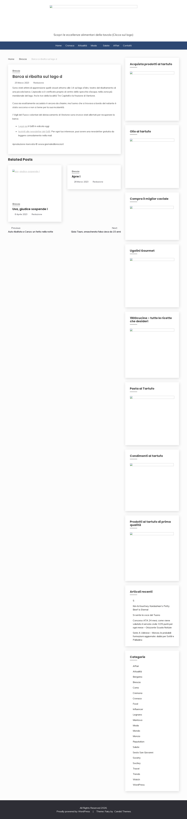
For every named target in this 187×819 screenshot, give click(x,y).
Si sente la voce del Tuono (146, 615)
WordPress (139, 784)
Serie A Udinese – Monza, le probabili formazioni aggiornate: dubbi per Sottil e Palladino (153, 636)
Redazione (38, 82)
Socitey (137, 763)
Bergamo (137, 676)
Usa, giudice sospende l (30, 209)
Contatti (127, 45)
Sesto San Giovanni (143, 752)
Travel (136, 768)
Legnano (137, 714)
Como (136, 687)
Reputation (138, 741)
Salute (106, 45)
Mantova (137, 720)
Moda (94, 45)
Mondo (136, 730)
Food (135, 703)
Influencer (138, 709)
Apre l (76, 176)
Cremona (137, 693)
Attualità (82, 45)
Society (137, 757)
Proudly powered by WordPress (74, 811)
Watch (136, 779)
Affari (116, 45)
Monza (136, 736)
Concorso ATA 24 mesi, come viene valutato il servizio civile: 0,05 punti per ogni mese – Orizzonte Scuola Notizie (153, 624)
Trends (136, 774)
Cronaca (69, 45)
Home (58, 45)
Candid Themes (122, 811)
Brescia (16, 70)
